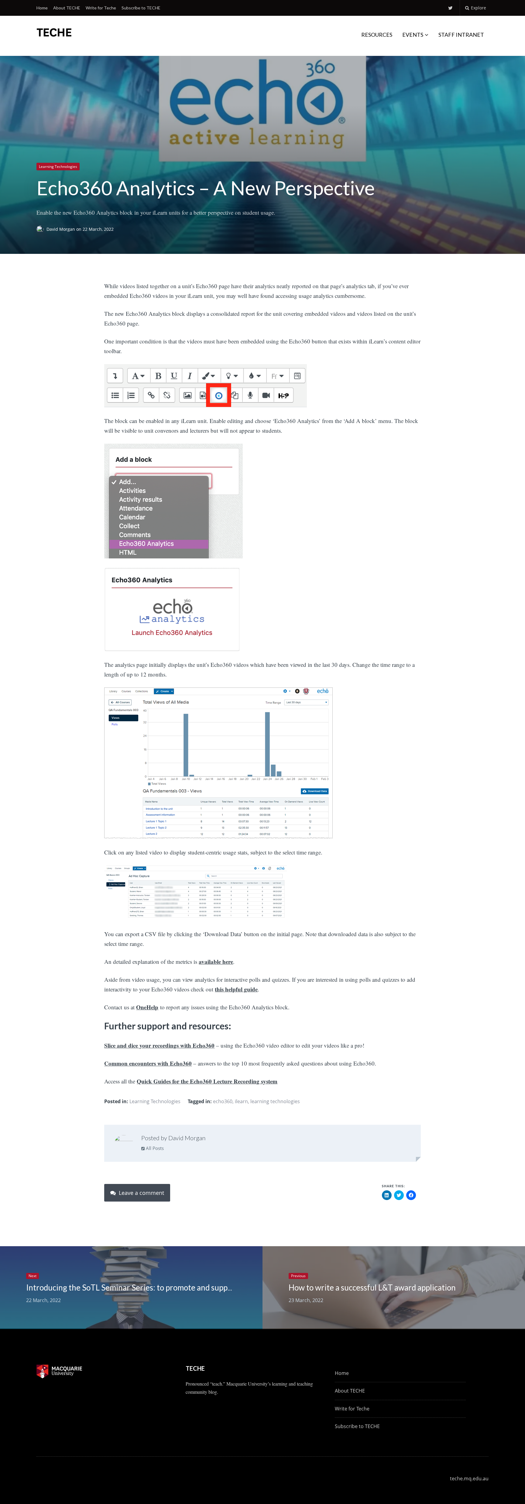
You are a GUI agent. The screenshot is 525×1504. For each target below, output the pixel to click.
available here (216, 961)
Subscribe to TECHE (141, 7)
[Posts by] (41, 229)
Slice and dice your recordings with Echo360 (159, 1045)
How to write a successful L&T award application (372, 1287)
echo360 (222, 1101)
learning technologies (275, 1101)
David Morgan (61, 229)
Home (42, 7)
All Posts (154, 1148)
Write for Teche (101, 7)
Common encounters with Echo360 (148, 1063)
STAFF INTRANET (461, 34)
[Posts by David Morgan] (124, 1144)
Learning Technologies (58, 166)
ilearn (241, 1101)
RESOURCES (376, 34)
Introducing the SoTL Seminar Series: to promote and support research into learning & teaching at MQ (202, 1287)
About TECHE (66, 7)
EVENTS (412, 34)
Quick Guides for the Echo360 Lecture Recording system (207, 1081)
